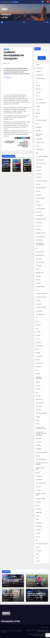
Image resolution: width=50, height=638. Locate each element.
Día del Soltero (39, 215)
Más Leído (38, 342)
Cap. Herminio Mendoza (39, 134)
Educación (38, 229)
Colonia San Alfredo (41, 163)
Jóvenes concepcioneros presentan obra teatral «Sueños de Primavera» (23, 144)
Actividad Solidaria (40, 78)
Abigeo (37, 64)
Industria (38, 300)
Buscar (37, 48)
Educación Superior (41, 233)
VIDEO (37, 554)
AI (36, 82)
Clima (37, 153)
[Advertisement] (25, 33)
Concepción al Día (10, 621)
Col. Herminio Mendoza (42, 156)
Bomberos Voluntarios (41, 120)
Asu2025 (38, 106)
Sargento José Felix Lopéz (41, 494)
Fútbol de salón (39, 272)
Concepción (6, 49)
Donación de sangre (41, 219)
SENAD (38, 505)
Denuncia (38, 184)
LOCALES (38, 335)
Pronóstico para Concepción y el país (41, 428)
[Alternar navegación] (24, 22)
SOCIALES (38, 509)
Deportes (38, 191)
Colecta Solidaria (40, 160)
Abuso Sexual (39, 68)
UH (8, 136)
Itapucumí (38, 324)
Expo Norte (39, 258)
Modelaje (38, 352)
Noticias (38, 373)
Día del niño (39, 212)
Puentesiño (38, 449)
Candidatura (39, 127)
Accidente (38, 71)
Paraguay (38, 396)
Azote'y (38, 109)
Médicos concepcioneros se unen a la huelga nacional (12, 580)
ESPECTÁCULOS (40, 255)
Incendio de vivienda (41, 297)
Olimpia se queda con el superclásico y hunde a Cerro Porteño (36, 595)
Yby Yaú (38, 561)
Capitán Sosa (39, 139)
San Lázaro (39, 486)
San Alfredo (39, 479)
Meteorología (39, 345)
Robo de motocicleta (41, 459)
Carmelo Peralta (40, 142)
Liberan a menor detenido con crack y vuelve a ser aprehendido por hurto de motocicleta (38, 635)
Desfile (37, 201)
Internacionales (39, 314)
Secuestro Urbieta (40, 498)
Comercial (38, 170)
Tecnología (38, 522)
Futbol (37, 269)
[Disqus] (16, 192)
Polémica (38, 416)
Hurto (37, 290)
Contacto (47, 627)
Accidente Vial (39, 75)
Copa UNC (38, 177)
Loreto (37, 338)
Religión (38, 456)
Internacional (39, 311)
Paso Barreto (39, 399)
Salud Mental (39, 476)
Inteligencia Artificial (41, 307)
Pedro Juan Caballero (41, 413)
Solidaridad (38, 512)
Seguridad (38, 502)
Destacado (38, 205)
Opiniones (38, 389)
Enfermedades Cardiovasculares (40, 244)
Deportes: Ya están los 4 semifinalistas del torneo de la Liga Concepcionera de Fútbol (38, 631)
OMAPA (38, 382)
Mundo (37, 359)
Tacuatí (37, 516)
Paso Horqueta (39, 402)
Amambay (38, 89)
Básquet (38, 113)
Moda (37, 349)
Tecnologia (38, 526)
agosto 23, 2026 (8, 583)
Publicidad (38, 445)
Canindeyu (38, 130)
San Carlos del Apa (41, 483)
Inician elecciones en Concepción (10, 142)
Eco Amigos (39, 222)
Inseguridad (39, 304)
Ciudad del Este (39, 149)
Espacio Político (40, 251)
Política (15, 161)
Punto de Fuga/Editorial (42, 452)
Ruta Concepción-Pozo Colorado (42, 463)
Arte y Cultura (39, 99)
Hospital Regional (40, 286)
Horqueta (38, 283)
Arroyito (38, 92)
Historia (38, 279)
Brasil (37, 123)
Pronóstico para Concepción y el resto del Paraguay (41, 433)
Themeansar (3, 631)
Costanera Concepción (41, 180)
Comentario (39, 167)
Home (43, 627)
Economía (38, 226)
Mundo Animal (39, 363)
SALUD (37, 472)
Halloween (38, 276)
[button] (45, 22)
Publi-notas (38, 442)
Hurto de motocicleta (41, 293)
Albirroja (38, 85)
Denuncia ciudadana (41, 187)
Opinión (38, 385)
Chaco (37, 146)
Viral (37, 557)
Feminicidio (38, 265)
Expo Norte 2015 (40, 262)
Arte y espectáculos (41, 102)
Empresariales (39, 240)
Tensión (38, 533)
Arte (37, 95)
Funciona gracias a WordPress (7, 630)
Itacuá (37, 321)
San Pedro (38, 490)
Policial (37, 420)
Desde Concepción (40, 198)
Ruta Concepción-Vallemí (40, 468)
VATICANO (38, 550)
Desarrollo (38, 194)
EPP (37, 248)
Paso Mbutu (39, 406)
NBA (37, 370)
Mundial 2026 (39, 356)
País (37, 392)
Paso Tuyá (38, 409)
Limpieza (38, 331)
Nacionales (38, 366)
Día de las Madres (40, 208)
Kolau (37, 328)
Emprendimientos (40, 236)
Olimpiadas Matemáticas (39, 377)
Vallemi (37, 547)
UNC (37, 540)
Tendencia (38, 529)
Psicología (38, 438)
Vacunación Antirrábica (42, 543)
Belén (37, 116)
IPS (37, 318)
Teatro (37, 519)
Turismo (38, 536)
